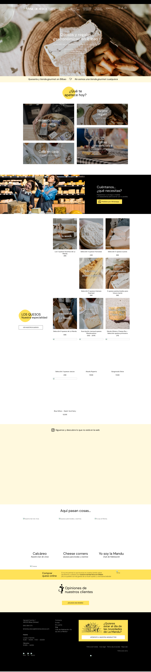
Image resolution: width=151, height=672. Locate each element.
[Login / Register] (122, 8)
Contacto (58, 620)
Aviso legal (102, 647)
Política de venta (123, 651)
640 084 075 (28, 626)
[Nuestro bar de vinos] (39, 534)
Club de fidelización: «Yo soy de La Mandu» (63, 630)
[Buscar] (119, 8)
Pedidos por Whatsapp (110, 202)
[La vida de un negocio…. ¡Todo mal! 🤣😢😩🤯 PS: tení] (115, 449)
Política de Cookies (92, 647)
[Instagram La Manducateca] (24, 654)
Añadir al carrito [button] (65, 249)
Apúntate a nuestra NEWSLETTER (103, 637)
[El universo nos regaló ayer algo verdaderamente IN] (62, 451)
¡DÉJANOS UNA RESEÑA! (75, 603)
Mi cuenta (58, 625)
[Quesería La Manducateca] (35, 8)
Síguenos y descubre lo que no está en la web (78, 430)
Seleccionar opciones (91, 329)
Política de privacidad (113, 647)
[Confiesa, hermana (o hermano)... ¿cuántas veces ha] (89, 465)
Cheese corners (75, 554)
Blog (56, 627)
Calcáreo (39, 554)
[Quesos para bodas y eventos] (75, 534)
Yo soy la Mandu (111, 554)
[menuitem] (53, 8)
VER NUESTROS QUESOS (31, 327)
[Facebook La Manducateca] (28, 654)
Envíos (57, 622)
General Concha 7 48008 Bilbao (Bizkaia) (31, 621)
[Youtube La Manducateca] (33, 654)
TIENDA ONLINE (75, 51)
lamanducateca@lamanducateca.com (36, 629)
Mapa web (124, 647)
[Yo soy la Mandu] (111, 519)
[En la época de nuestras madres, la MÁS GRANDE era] (36, 451)
